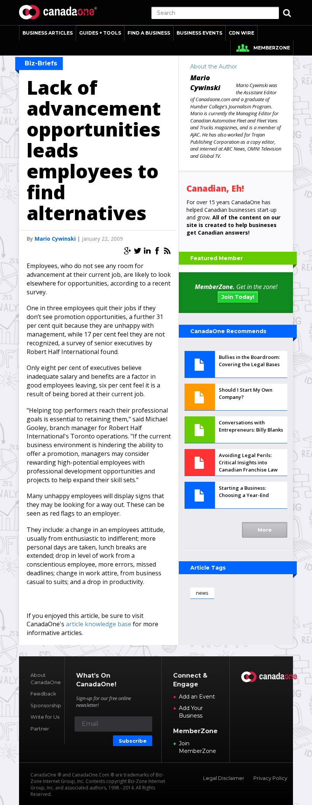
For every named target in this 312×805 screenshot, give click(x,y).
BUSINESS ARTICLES (47, 33)
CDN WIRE (241, 33)
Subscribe (132, 741)
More (265, 530)
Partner (39, 729)
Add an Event (197, 696)
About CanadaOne (45, 678)
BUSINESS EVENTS (199, 33)
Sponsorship (45, 705)
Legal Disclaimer (223, 778)
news (202, 592)
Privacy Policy (270, 778)
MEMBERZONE (271, 48)
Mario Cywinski (55, 238)
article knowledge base (98, 624)
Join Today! (237, 297)
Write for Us (44, 717)
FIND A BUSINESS (148, 33)
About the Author (213, 66)
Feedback (43, 694)
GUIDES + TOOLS (100, 33)
